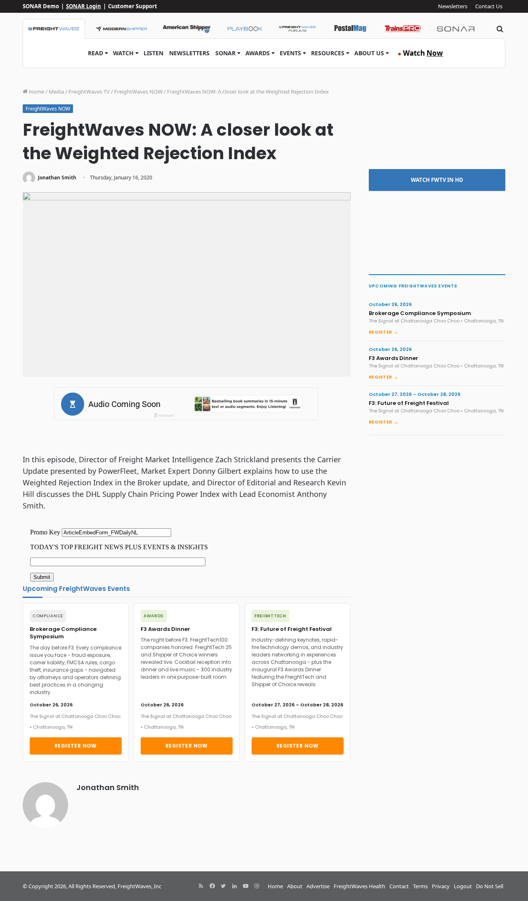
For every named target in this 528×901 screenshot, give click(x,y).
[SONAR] (456, 29)
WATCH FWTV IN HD (437, 179)
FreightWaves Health (359, 886)
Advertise (318, 886)
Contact (399, 886)
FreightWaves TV (89, 91)
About (294, 886)
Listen (153, 53)
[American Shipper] (186, 29)
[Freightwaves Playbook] (245, 29)
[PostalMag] (350, 29)
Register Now (75, 745)
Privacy (441, 886)
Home (36, 91)
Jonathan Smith (57, 177)
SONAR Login (83, 6)
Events (290, 53)
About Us (369, 53)
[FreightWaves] (54, 29)
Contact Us (488, 6)
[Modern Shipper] (121, 29)
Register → (383, 332)
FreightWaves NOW (138, 91)
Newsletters (452, 6)
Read (95, 53)
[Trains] (403, 29)
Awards (257, 53)
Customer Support (132, 6)
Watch (123, 53)
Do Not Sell (489, 886)
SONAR (225, 53)
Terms (420, 886)
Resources (327, 53)
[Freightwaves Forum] (297, 29)
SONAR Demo (41, 6)
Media (56, 91)
